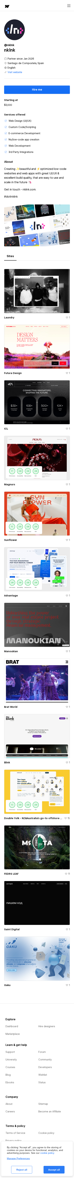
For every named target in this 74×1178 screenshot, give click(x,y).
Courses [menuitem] (10, 1067)
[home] (7, 7)
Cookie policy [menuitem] (46, 1133)
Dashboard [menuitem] (12, 1026)
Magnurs (9, 484)
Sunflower (10, 540)
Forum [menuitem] (42, 1052)
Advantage (11, 595)
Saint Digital (12, 929)
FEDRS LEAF (11, 873)
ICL (6, 428)
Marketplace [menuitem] (13, 1034)
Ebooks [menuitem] (10, 1082)
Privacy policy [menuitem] (14, 1140)
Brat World (10, 707)
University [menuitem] (11, 1059)
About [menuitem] (9, 1104)
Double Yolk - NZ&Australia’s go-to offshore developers (33, 818)
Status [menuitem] (42, 1082)
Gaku (7, 985)
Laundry (9, 317)
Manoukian (11, 651)
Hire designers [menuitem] (46, 1026)
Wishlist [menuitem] (42, 1074)
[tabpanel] (37, 626)
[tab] (10, 256)
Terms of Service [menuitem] (15, 1133)
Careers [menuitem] (10, 1111)
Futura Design (13, 373)
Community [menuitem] (45, 1059)
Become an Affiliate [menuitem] (49, 1111)
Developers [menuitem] (45, 1067)
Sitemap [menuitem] (43, 1104)
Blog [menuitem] (8, 1074)
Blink (7, 762)
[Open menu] (69, 6)
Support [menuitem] (10, 1052)
